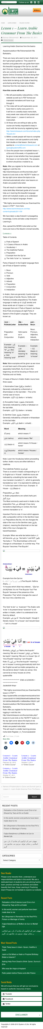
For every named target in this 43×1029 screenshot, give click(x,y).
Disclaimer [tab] (21, 1014)
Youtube (8, 994)
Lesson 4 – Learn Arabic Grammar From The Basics (10, 770)
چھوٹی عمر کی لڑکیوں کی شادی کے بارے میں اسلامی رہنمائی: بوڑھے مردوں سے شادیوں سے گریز (21, 844)
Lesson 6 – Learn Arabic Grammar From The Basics (10, 757)
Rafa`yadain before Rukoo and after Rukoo (19, 973)
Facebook (9, 999)
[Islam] (10, 10)
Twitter (7, 1003)
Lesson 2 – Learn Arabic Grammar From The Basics (29, 757)
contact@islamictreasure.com (26, 145)
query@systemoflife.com (16, 147)
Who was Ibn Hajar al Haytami (14, 968)
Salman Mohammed (10, 37)
